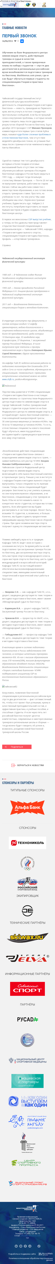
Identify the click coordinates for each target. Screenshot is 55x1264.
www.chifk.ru (8, 379)
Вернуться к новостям (30, 765)
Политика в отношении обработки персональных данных (31, 1259)
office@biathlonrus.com (30, 1235)
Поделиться (17, 746)
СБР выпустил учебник (39, 219)
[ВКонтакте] (22, 41)
